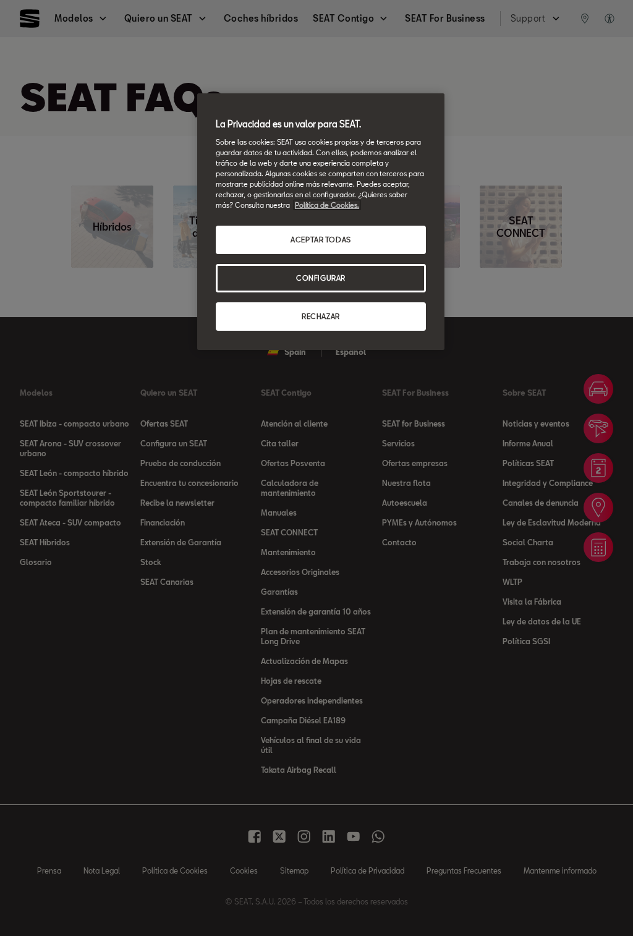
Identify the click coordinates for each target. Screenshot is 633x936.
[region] (320, 221)
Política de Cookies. (327, 205)
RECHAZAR (321, 316)
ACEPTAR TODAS (320, 240)
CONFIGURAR (321, 278)
